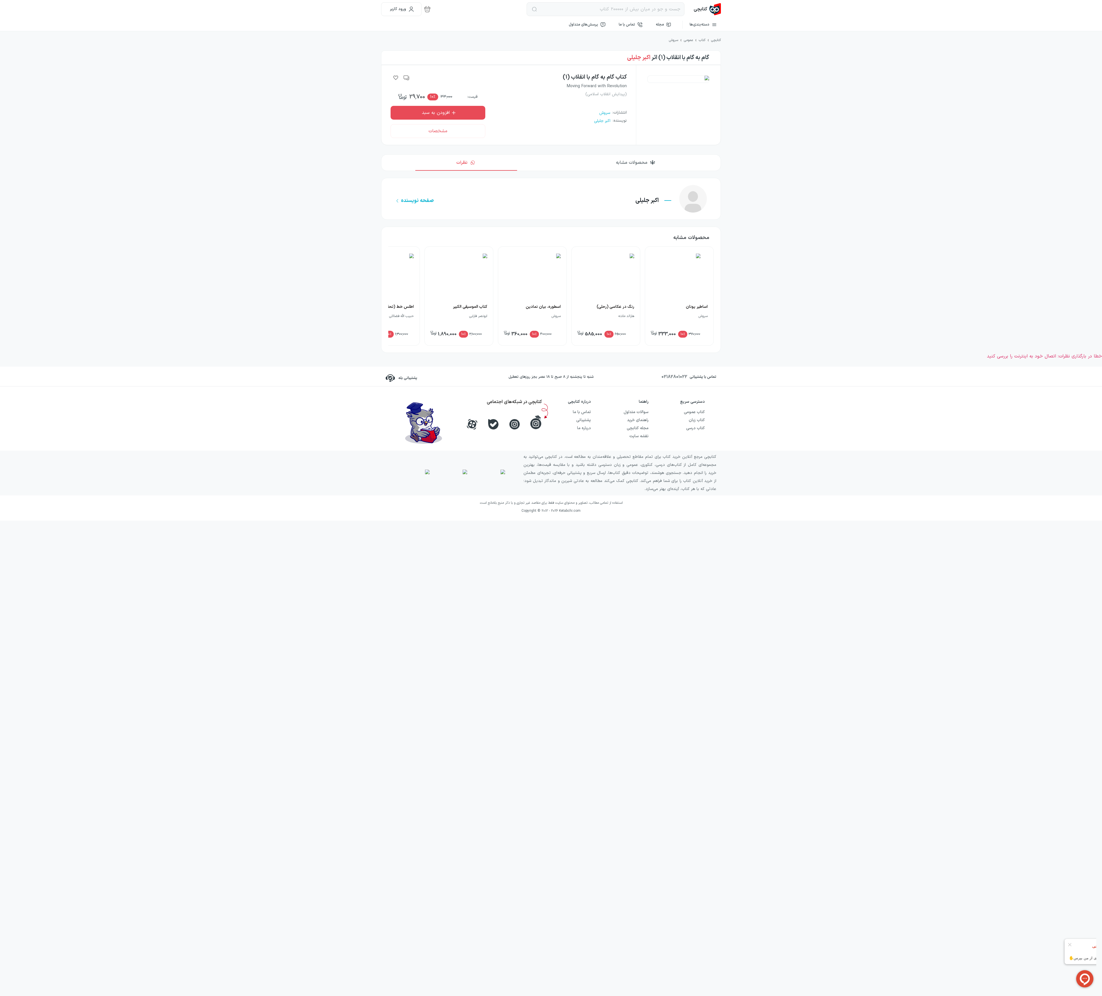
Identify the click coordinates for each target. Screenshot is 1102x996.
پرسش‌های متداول (583, 25)
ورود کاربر (398, 9)
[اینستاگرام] (514, 424)
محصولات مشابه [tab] (631, 162)
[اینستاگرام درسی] (536, 422)
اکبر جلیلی (638, 57)
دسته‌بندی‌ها (699, 25)
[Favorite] (396, 78)
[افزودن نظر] (406, 77)
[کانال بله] (493, 424)
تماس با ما (627, 25)
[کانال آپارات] (472, 424)
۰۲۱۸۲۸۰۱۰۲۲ (674, 377)
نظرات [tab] (461, 162)
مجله (660, 25)
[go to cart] (427, 9)
